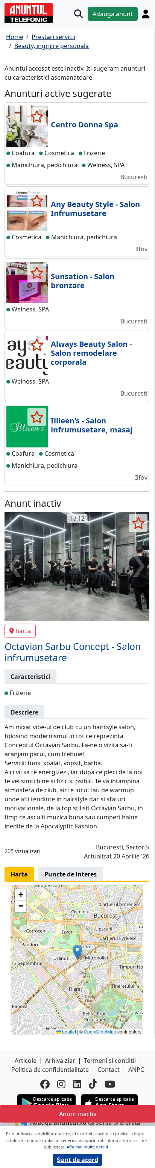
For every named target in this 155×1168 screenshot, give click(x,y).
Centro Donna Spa (84, 124)
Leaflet (68, 1031)
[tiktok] (93, 1084)
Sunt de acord (77, 1160)
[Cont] (146, 14)
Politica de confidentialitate (50, 1069)
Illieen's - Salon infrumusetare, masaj (91, 425)
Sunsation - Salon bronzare (82, 280)
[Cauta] (78, 14)
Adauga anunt (113, 14)
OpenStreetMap (100, 1031)
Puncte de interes (70, 874)
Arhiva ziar (60, 1060)
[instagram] (61, 1084)
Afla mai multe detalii (87, 1147)
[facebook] (45, 1084)
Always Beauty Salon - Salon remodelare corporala (91, 353)
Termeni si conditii (110, 1060)
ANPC (136, 1069)
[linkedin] (77, 1084)
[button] (77, 952)
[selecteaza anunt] (36, 116)
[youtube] (110, 1084)
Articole (25, 1060)
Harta (19, 874)
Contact (108, 1069)
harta (23, 631)
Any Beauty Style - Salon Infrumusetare (95, 208)
